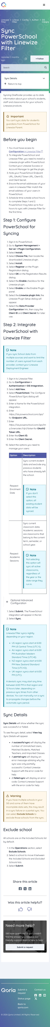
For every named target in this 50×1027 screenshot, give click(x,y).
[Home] (3, 4)
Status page (24, 998)
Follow (40, 58)
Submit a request (25, 947)
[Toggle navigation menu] (44, 4)
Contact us (40, 989)
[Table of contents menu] (44, 78)
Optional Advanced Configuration (22, 602)
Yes (20, 909)
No (29, 909)
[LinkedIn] (29, 888)
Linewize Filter (5, 21)
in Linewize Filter (25, 151)
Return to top (15, 83)
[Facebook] (20, 888)
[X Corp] (25, 888)
